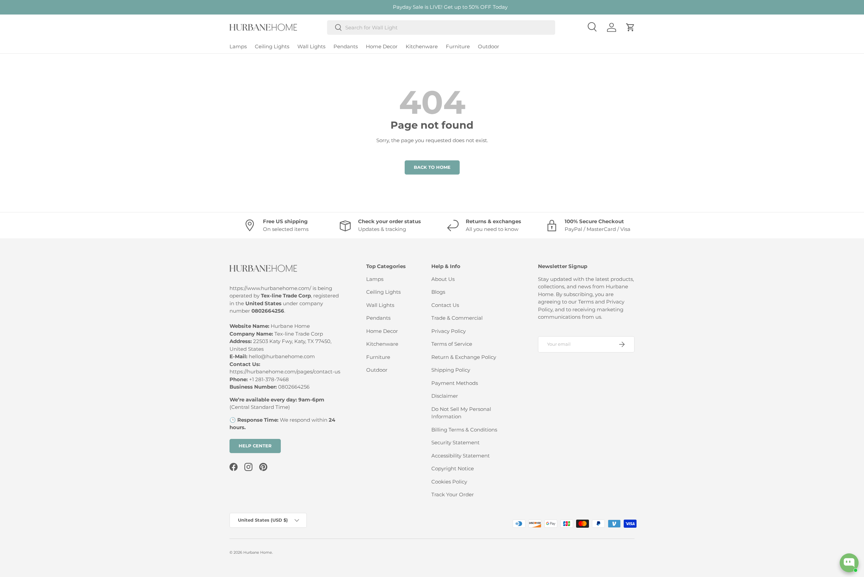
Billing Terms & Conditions (464, 429)
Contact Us (445, 305)
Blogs (438, 292)
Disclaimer (444, 396)
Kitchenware (422, 46)
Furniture (458, 46)
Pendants (345, 46)
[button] (630, 27)
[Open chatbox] (849, 562)
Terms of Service (451, 344)
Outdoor (488, 46)
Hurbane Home (257, 552)
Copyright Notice (452, 468)
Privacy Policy (448, 331)
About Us (443, 279)
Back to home (432, 167)
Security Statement (455, 442)
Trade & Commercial (457, 318)
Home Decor (382, 46)
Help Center (255, 445)
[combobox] (441, 27)
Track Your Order (452, 494)
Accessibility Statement (460, 455)
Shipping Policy (450, 370)
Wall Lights (311, 46)
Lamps (238, 46)
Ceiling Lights (272, 46)
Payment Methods (454, 383)
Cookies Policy (449, 481)
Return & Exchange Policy (463, 357)
